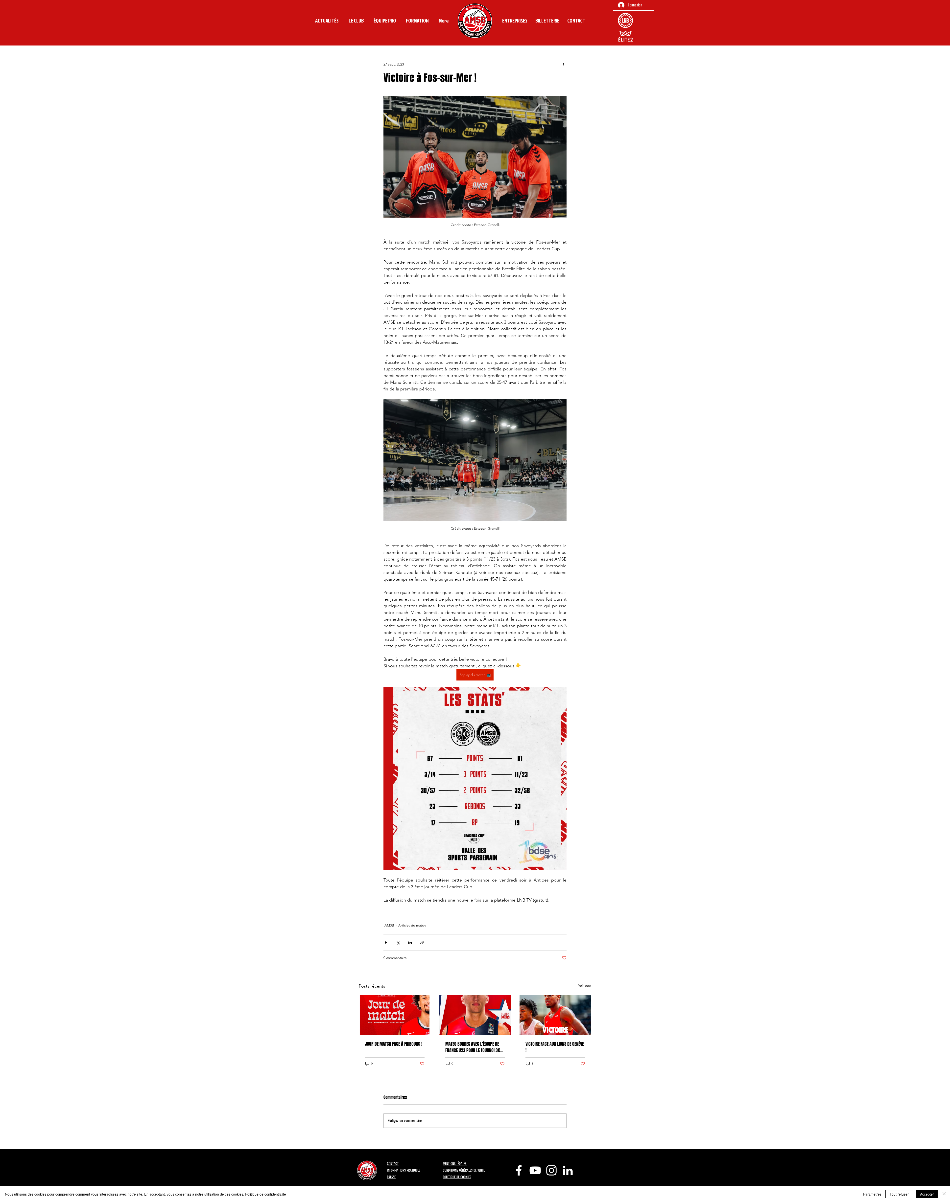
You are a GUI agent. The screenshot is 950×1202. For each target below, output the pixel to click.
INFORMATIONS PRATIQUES (403, 1170)
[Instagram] (551, 1170)
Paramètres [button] (872, 1194)
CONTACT (393, 1163)
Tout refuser (899, 1194)
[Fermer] (944, 1194)
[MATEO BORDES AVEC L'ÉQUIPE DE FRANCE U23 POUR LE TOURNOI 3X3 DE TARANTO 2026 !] (475, 1015)
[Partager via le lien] (422, 942)
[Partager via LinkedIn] (410, 942)
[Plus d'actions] (564, 64)
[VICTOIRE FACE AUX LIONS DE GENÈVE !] (555, 1015)
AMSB (389, 925)
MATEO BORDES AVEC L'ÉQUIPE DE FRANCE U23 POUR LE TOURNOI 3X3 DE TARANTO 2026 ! (473, 1047)
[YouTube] (535, 1170)
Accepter (927, 1194)
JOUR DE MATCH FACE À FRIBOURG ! (393, 1044)
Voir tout (584, 985)
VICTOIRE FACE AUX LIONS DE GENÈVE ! (554, 1047)
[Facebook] (519, 1170)
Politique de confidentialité (265, 1194)
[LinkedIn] (568, 1170)
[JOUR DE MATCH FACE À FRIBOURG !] (394, 1015)
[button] (356, 20)
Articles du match (412, 925)
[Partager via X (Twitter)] (398, 942)
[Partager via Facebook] (385, 942)
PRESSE (391, 1177)
